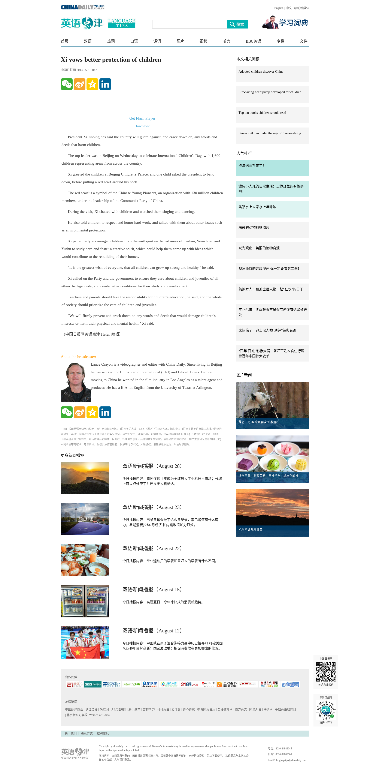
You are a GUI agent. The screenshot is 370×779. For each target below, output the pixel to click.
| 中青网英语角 (206, 709)
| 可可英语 (163, 709)
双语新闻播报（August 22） (153, 548)
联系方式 (87, 733)
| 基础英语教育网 (285, 709)
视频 (203, 41)
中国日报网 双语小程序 (325, 710)
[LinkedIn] (105, 84)
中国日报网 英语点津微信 (326, 671)
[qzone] (92, 84)
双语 (88, 41)
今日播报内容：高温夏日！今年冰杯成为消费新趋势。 (163, 602)
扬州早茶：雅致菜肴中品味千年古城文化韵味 (268, 475)
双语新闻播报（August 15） (153, 589)
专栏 (280, 41)
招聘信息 (103, 733)
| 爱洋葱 (175, 709)
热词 (111, 41)
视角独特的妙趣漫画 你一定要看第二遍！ (270, 268)
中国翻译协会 (74, 709)
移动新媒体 (301, 8)
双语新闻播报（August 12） (153, 630)
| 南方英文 (240, 709)
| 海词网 (267, 709)
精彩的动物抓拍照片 (254, 227)
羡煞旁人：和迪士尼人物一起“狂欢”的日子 (271, 289)
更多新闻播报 (72, 455)
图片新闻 (244, 375)
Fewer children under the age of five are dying (270, 133)
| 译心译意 (188, 709)
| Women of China (99, 715)
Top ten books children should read (262, 112)
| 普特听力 (148, 709)
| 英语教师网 (224, 709)
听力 (226, 41)
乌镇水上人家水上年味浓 (257, 207)
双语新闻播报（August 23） (153, 507)
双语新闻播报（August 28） (153, 466)
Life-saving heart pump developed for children (270, 92)
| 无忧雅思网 (118, 709)
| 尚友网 (104, 709)
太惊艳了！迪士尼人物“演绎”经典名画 (267, 330)
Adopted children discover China (261, 71)
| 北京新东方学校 (76, 715)
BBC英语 (253, 41)
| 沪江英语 (91, 709)
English (278, 8)
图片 (180, 41)
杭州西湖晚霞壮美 (251, 529)
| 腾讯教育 (134, 709)
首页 (65, 41)
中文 (289, 8)
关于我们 (71, 733)
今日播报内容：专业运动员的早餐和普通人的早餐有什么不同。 (170, 561)
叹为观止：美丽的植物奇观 (259, 248)
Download (142, 126)
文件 (303, 41)
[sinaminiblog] (79, 84)
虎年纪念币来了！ (252, 166)
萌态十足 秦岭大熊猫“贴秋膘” (258, 422)
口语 (134, 41)
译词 (157, 41)
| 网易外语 (255, 709)
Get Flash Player (142, 118)
